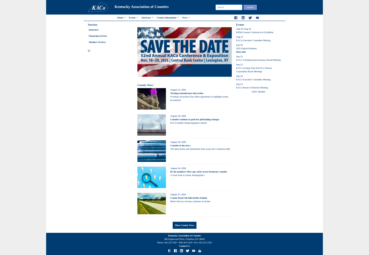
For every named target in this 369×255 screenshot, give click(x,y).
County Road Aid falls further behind (188, 198)
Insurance (94, 30)
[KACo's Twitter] (187, 251)
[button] (144, 52)
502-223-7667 (170, 242)
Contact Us (184, 246)
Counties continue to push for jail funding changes (194, 119)
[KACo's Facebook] (175, 251)
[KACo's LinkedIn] (181, 251)
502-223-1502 (205, 242)
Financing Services (98, 36)
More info (241, 52)
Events (132, 17)
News (185, 17)
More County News (184, 225)
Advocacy (146, 17)
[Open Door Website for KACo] (169, 251)
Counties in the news (180, 145)
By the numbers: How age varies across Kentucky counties (198, 171)
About (120, 17)
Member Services (97, 42)
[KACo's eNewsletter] (200, 251)
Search (250, 7)
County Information (167, 17)
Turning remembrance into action (186, 93)
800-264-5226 (185, 242)
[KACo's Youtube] (194, 251)
